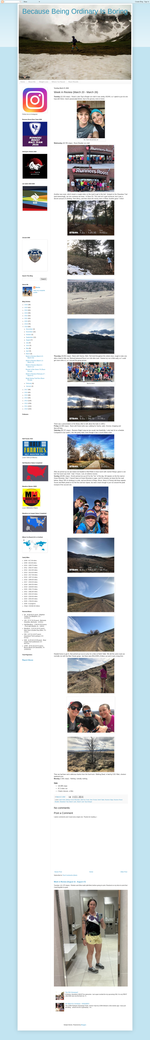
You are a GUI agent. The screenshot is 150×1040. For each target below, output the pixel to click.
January (29, 386)
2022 (26, 316)
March (28, 354)
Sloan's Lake (72, 801)
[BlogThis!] (76, 797)
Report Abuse (27, 660)
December (29, 329)
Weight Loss (43, 82)
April (27, 351)
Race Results (73, 82)
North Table (101, 799)
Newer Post (58, 872)
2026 (26, 305)
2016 (26, 392)
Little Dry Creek (84, 799)
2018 (26, 326)
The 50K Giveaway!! (71, 992)
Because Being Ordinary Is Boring (75, 11)
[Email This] (73, 797)
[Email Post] (69, 796)
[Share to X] (78, 797)
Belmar (68, 799)
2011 (26, 406)
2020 (26, 321)
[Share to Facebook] (80, 797)
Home (22, 82)
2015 (26, 395)
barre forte (62, 799)
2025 (26, 307)
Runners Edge (109, 799)
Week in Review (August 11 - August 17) (70, 882)
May (27, 348)
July (27, 343)
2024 (26, 310)
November (29, 332)
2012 (26, 403)
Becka (38, 287)
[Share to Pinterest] (82, 797)
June (28, 345)
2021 (26, 318)
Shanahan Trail (64, 801)
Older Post (123, 872)
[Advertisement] (32, 224)
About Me (32, 82)
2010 (26, 409)
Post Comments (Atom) (70, 875)
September (29, 337)
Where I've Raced (58, 82)
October (28, 334)
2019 (26, 324)
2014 (26, 398)
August (28, 340)
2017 (26, 389)
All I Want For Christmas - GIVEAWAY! (77, 1004)
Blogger (83, 1025)
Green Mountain (75, 799)
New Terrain (93, 799)
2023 (26, 313)
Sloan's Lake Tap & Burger (84, 801)
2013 (26, 400)
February (29, 383)
